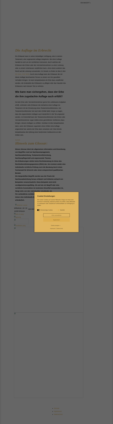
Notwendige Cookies (47, 210)
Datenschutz (60, 228)
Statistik (62, 210)
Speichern (56, 220)
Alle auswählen (56, 215)
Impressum (52, 228)
